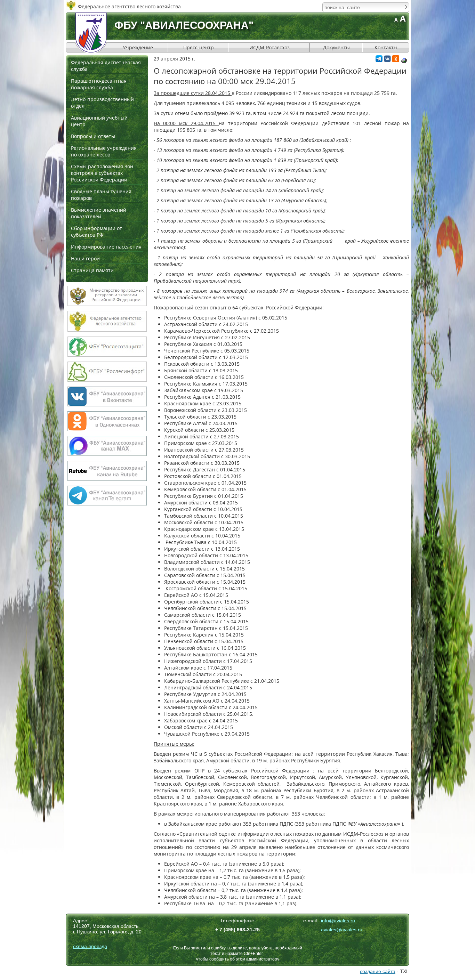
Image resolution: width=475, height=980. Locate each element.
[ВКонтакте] (387, 60)
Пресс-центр (198, 47)
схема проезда (90, 946)
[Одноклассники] (395, 60)
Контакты (386, 47)
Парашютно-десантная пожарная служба (99, 84)
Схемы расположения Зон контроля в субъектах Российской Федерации (102, 173)
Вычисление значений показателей (98, 213)
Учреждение (138, 47)
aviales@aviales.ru (341, 929)
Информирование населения (106, 246)
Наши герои (85, 258)
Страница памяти (92, 270)
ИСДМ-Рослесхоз (269, 47)
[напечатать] (404, 60)
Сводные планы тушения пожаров (101, 194)
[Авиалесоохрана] (91, 32)
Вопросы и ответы (93, 136)
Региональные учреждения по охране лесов (104, 151)
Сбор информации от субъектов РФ (96, 231)
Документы (336, 47)
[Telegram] (379, 60)
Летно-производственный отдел (102, 102)
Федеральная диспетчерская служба (106, 65)
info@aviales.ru (338, 920)
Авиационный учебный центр (99, 121)
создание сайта (377, 971)
